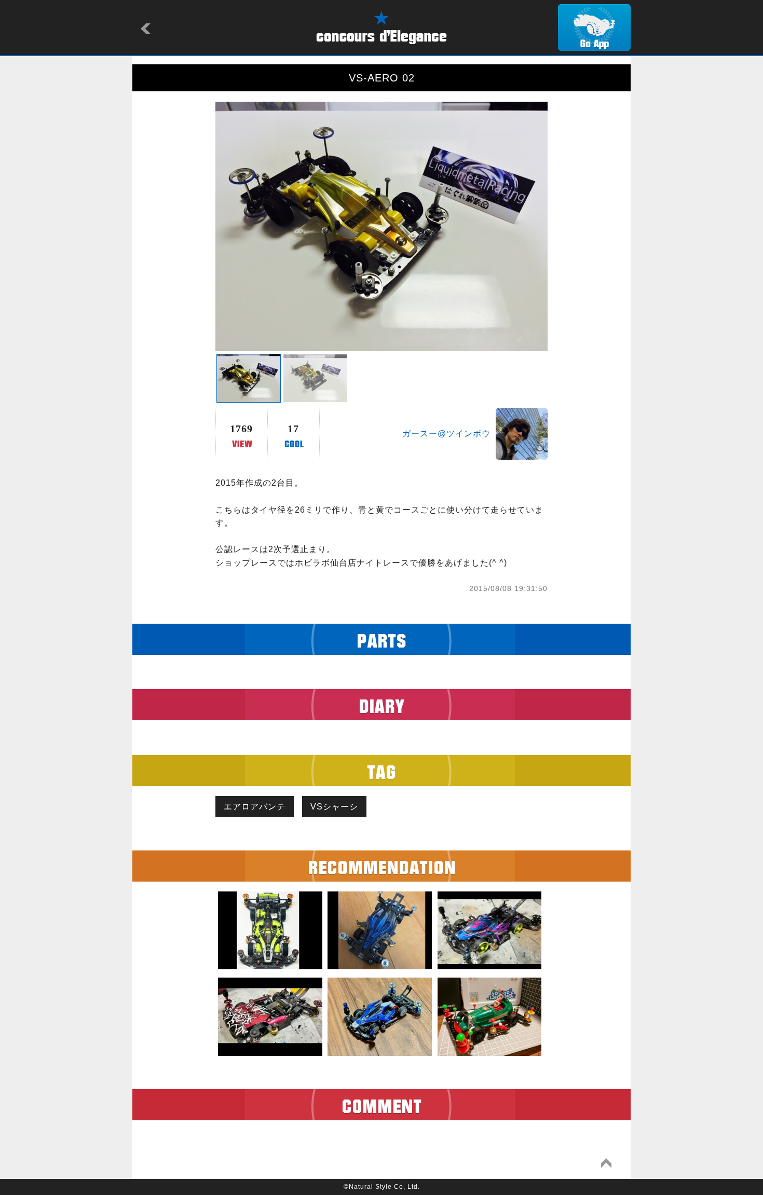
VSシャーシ (334, 806)
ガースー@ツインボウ (446, 433)
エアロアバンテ (254, 806)
